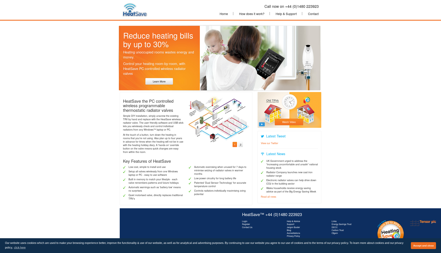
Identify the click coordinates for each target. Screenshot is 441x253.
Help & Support (286, 13)
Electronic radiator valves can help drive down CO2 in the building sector (291, 181)
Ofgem (335, 233)
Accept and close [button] (423, 245)
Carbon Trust (338, 230)
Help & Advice (293, 221)
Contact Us (247, 227)
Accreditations (293, 233)
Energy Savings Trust (341, 224)
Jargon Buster (293, 227)
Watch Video (289, 122)
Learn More (159, 81)
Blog (289, 230)
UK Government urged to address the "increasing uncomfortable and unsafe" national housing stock (292, 164)
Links (334, 221)
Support (290, 224)
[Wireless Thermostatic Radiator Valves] (135, 4)
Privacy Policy (293, 235)
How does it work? (251, 13)
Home (224, 13)
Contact (313, 13)
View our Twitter (269, 143)
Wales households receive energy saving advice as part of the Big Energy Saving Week (291, 189)
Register (246, 224)
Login (244, 221)
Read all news (268, 196)
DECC (335, 227)
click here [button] (20, 247)
